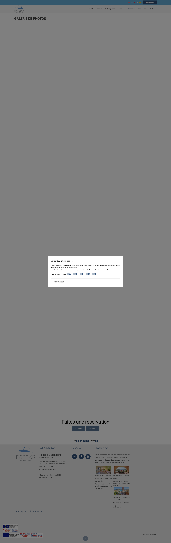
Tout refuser (59, 282)
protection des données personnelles (97, 270)
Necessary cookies (59, 274)
